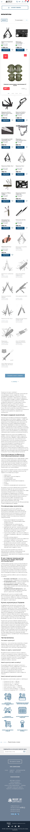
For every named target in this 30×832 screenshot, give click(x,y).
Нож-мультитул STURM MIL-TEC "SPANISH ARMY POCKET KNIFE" (5, 221)
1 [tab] (8, 93)
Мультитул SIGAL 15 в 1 (7, 166)
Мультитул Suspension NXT (7, 42)
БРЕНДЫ (11, 771)
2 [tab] (13, 93)
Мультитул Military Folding (6, 194)
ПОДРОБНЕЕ (6, 120)
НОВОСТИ (12, 770)
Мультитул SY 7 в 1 (6, 246)
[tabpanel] (15, 72)
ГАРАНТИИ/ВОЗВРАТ (15, 782)
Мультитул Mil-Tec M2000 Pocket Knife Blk (6, 113)
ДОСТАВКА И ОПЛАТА (15, 780)
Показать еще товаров (15, 375)
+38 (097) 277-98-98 (15, 807)
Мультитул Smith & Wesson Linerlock (20, 113)
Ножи (4, 742)
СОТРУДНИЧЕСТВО (20, 770)
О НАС (6, 770)
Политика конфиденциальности (15, 788)
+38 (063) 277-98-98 (15, 809)
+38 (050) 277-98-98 (15, 811)
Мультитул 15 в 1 (20, 166)
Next (4, 73)
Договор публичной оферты (15, 787)
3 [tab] (16, 93)
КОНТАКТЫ (17, 771)
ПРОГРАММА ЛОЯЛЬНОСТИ (15, 783)
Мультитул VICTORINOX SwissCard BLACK (20, 42)
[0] (25, 1)
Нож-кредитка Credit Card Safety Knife (6, 140)
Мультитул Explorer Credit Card (21, 194)
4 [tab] (20, 93)
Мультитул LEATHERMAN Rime (21, 140)
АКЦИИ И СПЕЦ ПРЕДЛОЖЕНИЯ (12, 785)
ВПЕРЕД (15, 381)
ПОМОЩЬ (23, 785)
